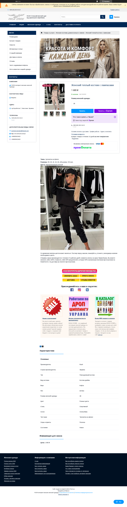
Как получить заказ (41, 471)
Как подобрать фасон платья (74, 463)
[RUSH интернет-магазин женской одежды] (16, 19)
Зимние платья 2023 (10, 471)
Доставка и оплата (73, 24)
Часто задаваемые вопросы (19, 65)
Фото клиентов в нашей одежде (20, 69)
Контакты (58, 24)
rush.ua (100, 335)
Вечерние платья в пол (11, 466)
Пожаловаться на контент (66, 492)
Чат (120, 502)
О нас (48, 24)
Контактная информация (42, 463)
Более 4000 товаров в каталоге (105, 318)
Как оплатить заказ (41, 468)
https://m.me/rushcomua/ (18, 133)
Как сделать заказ (40, 466)
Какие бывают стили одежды (74, 466)
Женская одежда (34, 24)
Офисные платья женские (12, 473)
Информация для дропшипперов (45, 473)
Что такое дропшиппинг (72, 468)
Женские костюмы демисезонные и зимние (70, 33)
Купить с (102, 111)
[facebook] (40, 347)
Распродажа (14, 37)
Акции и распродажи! (49, 318)
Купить (82, 111)
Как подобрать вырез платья (74, 461)
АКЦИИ (21, 24)
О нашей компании (16, 53)
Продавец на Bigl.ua (63, 491)
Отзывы (12, 61)
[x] (42, 347)
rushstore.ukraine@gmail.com (20, 131)
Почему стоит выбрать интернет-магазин (78, 473)
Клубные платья (9, 468)
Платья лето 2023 (9, 463)
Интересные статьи (16, 49)
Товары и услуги (49, 33)
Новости (12, 45)
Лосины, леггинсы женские (12, 478)
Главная (12, 24)
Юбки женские (8, 476)
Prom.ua (72, 489)
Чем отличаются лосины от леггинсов (77, 471)
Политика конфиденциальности (84, 492)
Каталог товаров (15, 41)
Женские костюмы (9, 481)
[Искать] (102, 17)
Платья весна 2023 (10, 461)
